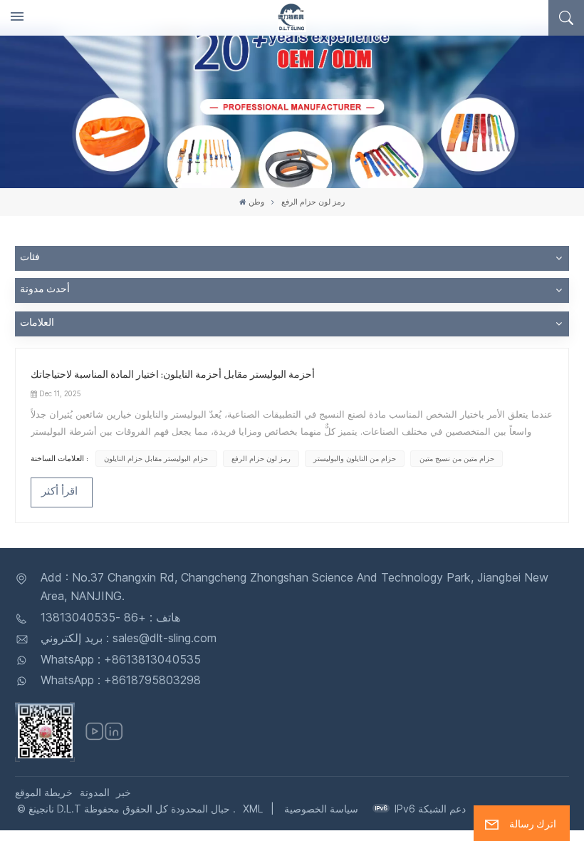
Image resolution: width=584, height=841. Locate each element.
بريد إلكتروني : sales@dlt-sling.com (129, 638)
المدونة (95, 792)
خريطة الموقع (44, 792)
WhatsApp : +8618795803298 (121, 680)
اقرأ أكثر (59, 492)
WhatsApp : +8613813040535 (121, 659)
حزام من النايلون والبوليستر (354, 459)
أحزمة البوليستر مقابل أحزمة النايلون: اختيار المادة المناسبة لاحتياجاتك (173, 376)
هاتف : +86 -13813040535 (110, 617)
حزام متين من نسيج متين (456, 459)
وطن (256, 202)
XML (253, 809)
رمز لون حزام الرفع (261, 459)
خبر (123, 792)
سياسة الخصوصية (321, 809)
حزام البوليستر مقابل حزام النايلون (156, 459)
